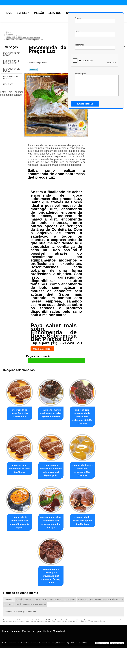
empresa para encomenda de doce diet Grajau (19, 468)
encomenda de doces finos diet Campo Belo (19, 413)
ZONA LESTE (40, 600)
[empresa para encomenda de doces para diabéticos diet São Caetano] (82, 391)
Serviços (54, 13)
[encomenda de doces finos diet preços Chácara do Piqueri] (19, 498)
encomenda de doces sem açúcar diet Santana (82, 520)
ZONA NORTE (55, 600)
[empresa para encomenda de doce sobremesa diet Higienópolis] (50, 446)
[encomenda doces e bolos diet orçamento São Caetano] (82, 446)
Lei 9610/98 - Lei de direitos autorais (92, 621)
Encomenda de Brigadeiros (11, 62)
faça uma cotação (42, 349)
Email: (78, 31)
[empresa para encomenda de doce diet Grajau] (19, 446)
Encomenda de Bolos (11, 54)
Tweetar (33, 69)
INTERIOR (8, 604)
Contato (47, 631)
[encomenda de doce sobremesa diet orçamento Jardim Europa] (50, 498)
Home (8, 13)
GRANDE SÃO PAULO (113, 600)
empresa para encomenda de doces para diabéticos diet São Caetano (82, 417)
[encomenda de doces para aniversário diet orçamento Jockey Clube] (50, 550)
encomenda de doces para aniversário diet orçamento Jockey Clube (51, 576)
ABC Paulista (95, 600)
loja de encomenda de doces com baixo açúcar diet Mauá (50, 413)
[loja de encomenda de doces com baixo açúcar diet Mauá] (50, 391)
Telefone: (78, 44)
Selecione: (8, 600)
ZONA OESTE (69, 600)
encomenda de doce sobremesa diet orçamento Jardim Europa (51, 522)
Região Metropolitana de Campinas (31, 604)
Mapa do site (59, 631)
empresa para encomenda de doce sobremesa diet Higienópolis (51, 470)
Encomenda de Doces (11, 70)
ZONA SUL (82, 600)
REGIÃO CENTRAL (24, 600)
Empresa (23, 13)
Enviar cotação (85, 103)
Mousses (8, 84)
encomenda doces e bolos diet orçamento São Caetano (82, 470)
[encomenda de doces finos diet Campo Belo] (19, 391)
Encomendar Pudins (10, 77)
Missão (39, 13)
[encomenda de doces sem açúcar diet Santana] (82, 498)
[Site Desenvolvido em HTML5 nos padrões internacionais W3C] (102, 643)
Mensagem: (78, 73)
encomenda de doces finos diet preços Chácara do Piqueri (19, 522)
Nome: (78, 18)
